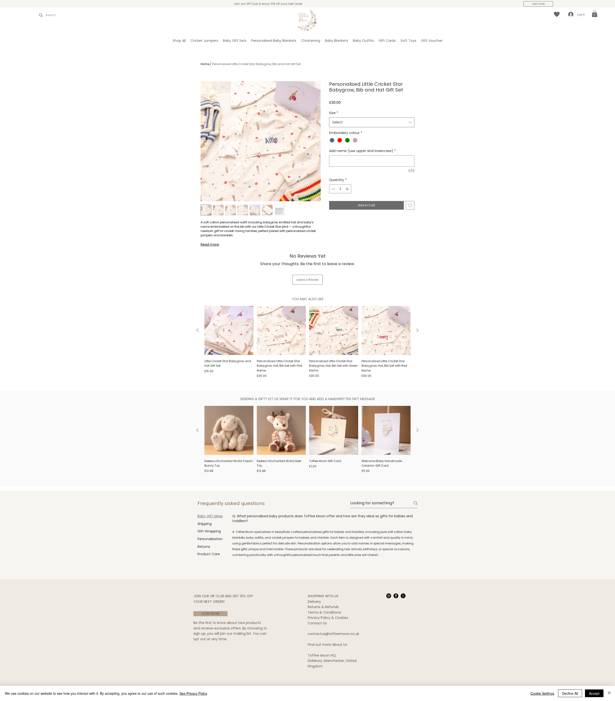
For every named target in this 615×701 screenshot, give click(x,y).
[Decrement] (333, 189)
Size (333, 112)
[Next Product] (417, 330)
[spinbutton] (340, 189)
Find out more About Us (327, 644)
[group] (307, 342)
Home (205, 64)
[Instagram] (388, 595)
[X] (403, 595)
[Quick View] (228, 330)
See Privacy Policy (193, 693)
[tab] (210, 516)
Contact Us (317, 623)
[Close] (609, 693)
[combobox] (371, 122)
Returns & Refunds (323, 606)
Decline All (570, 693)
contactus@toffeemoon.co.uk (333, 633)
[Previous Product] (197, 330)
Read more (210, 244)
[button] (594, 13)
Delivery (314, 601)
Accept (594, 693)
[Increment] (347, 189)
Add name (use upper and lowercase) (362, 150)
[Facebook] (396, 595)
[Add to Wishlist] (410, 205)
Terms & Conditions (324, 612)
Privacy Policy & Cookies (328, 617)
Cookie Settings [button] (542, 693)
